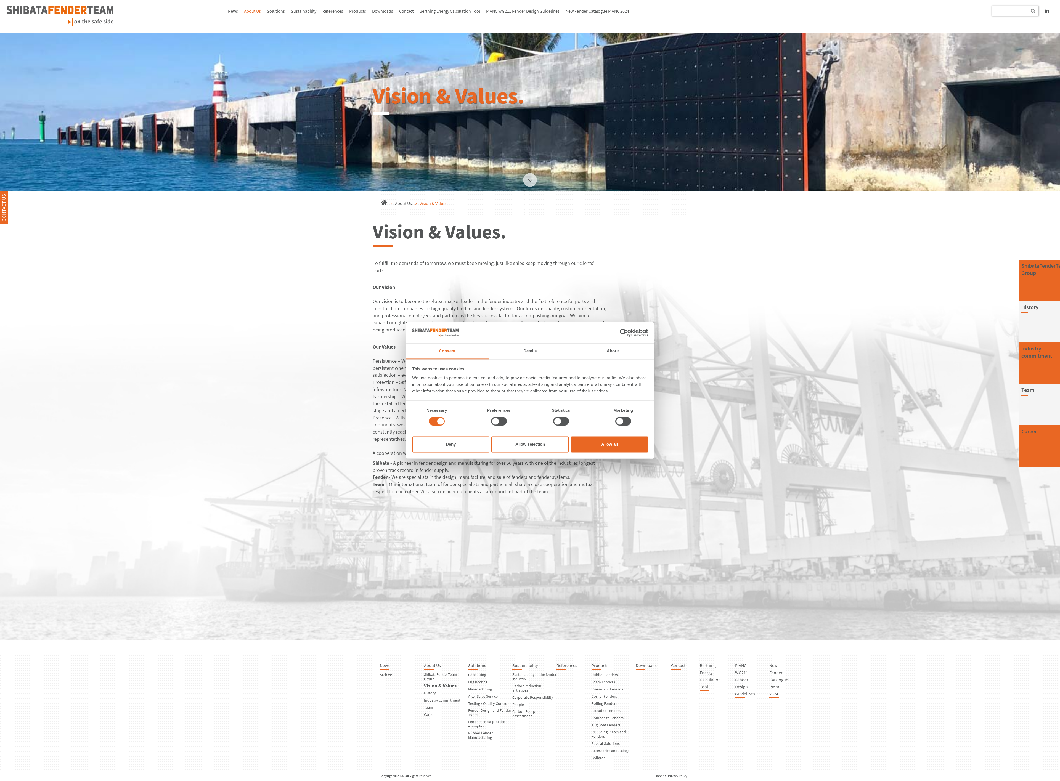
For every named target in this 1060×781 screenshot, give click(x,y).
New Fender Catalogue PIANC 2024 (597, 11)
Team (428, 707)
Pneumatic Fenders (607, 689)
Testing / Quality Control (488, 703)
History (430, 693)
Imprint (660, 776)
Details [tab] (530, 351)
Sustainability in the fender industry (534, 676)
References (332, 11)
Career (429, 714)
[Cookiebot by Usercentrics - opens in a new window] (624, 333)
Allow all (609, 444)
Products (357, 11)
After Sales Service (483, 696)
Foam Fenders (603, 682)
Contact (406, 11)
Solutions (276, 11)
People (518, 704)
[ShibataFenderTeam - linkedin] (1047, 10)
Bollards (598, 758)
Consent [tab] (447, 351)
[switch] (499, 421)
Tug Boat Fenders (606, 725)
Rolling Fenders (604, 703)
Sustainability (303, 11)
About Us (252, 11)
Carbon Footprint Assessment (526, 713)
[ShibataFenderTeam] (60, 24)
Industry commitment (1036, 352)
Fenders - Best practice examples (486, 723)
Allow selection (530, 444)
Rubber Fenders (605, 675)
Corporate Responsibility (532, 697)
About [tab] (613, 351)
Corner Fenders (604, 696)
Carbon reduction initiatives (526, 688)
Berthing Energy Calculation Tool (450, 11)
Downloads (382, 11)
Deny (451, 444)
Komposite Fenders (608, 718)
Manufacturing (480, 689)
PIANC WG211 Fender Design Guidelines (523, 11)
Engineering (477, 682)
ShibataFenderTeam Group (440, 676)
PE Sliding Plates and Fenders (609, 734)
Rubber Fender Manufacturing (480, 735)
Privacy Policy (677, 776)
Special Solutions (606, 743)
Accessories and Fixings (610, 750)
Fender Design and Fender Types (489, 712)
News (233, 11)
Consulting (477, 675)
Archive (386, 675)
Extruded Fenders (606, 710)
